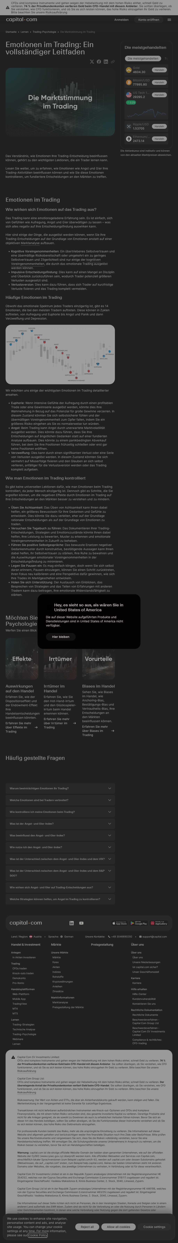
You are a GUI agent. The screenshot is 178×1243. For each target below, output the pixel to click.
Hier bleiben (60, 637)
